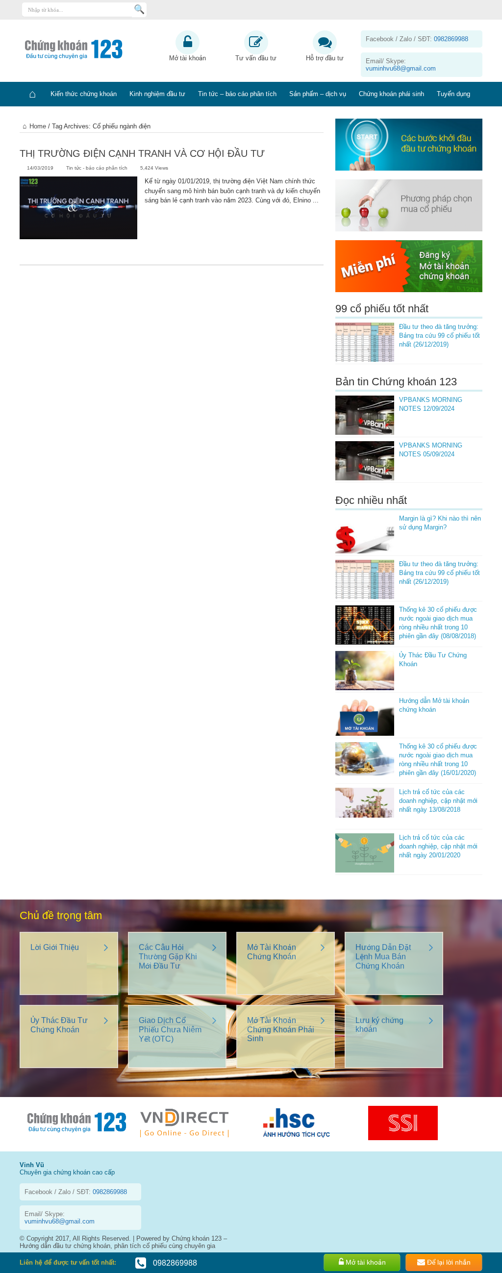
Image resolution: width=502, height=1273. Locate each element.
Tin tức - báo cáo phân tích (96, 168)
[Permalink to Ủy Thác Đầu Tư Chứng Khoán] (364, 670)
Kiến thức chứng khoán (83, 94)
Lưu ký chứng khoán (379, 1024)
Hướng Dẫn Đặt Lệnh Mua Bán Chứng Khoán (383, 956)
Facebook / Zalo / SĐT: (417, 39)
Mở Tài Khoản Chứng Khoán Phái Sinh (280, 1029)
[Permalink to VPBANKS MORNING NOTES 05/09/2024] (364, 460)
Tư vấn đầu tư (255, 58)
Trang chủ (32, 94)
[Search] (139, 9)
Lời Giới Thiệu (54, 947)
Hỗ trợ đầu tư (325, 58)
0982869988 (174, 1263)
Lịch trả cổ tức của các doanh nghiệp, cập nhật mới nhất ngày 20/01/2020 (438, 846)
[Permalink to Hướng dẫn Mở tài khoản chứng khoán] (364, 716)
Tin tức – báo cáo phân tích (237, 94)
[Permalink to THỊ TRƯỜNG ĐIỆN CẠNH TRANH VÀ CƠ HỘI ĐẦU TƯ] (78, 215)
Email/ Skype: (401, 64)
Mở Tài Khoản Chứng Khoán (271, 952)
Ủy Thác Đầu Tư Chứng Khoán (59, 1025)
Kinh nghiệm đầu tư (157, 94)
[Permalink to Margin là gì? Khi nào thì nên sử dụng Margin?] (364, 533)
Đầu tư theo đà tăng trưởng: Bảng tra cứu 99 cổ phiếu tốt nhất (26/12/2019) (439, 335)
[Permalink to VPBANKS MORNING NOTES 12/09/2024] (364, 415)
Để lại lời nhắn (448, 1262)
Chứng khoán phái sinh (391, 94)
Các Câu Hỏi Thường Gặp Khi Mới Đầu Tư (168, 956)
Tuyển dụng (453, 94)
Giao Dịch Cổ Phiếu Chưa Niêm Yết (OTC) (170, 1029)
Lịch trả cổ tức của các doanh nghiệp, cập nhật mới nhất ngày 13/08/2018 (438, 800)
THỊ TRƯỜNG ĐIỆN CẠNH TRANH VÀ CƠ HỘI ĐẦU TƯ (142, 153)
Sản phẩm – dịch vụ (317, 94)
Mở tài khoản (187, 58)
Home (37, 126)
